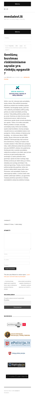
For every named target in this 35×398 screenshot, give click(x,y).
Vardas (5, 254)
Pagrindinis (11, 45)
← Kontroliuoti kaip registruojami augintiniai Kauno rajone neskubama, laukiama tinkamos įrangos (10, 285)
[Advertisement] (17, 200)
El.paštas (6, 300)
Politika (6, 79)
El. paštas (6, 259)
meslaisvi (9, 77)
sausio (21, 45)
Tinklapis (6, 265)
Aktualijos (26, 77)
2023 (17, 45)
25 (24, 45)
